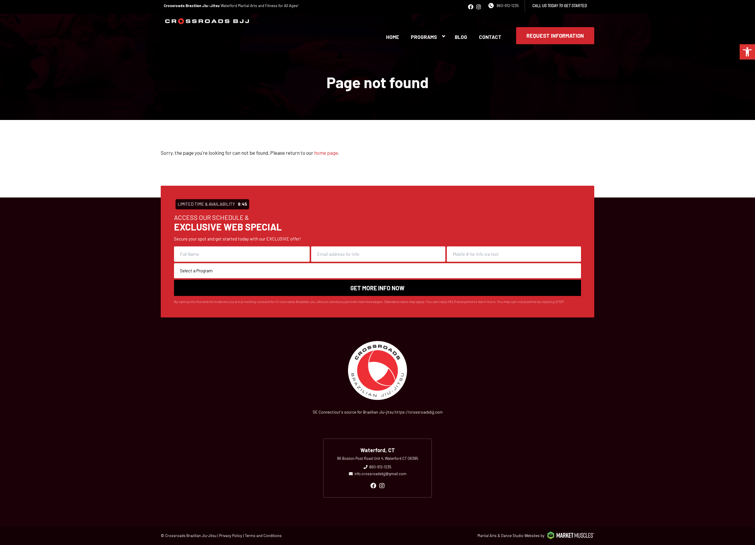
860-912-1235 (508, 5)
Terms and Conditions (263, 535)
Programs (424, 37)
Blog (461, 37)
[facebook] (470, 7)
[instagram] (478, 7)
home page (326, 153)
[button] (747, 52)
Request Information (555, 35)
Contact (490, 37)
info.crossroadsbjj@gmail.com (380, 473)
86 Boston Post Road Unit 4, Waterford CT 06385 (377, 458)
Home (392, 37)
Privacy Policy (230, 535)
